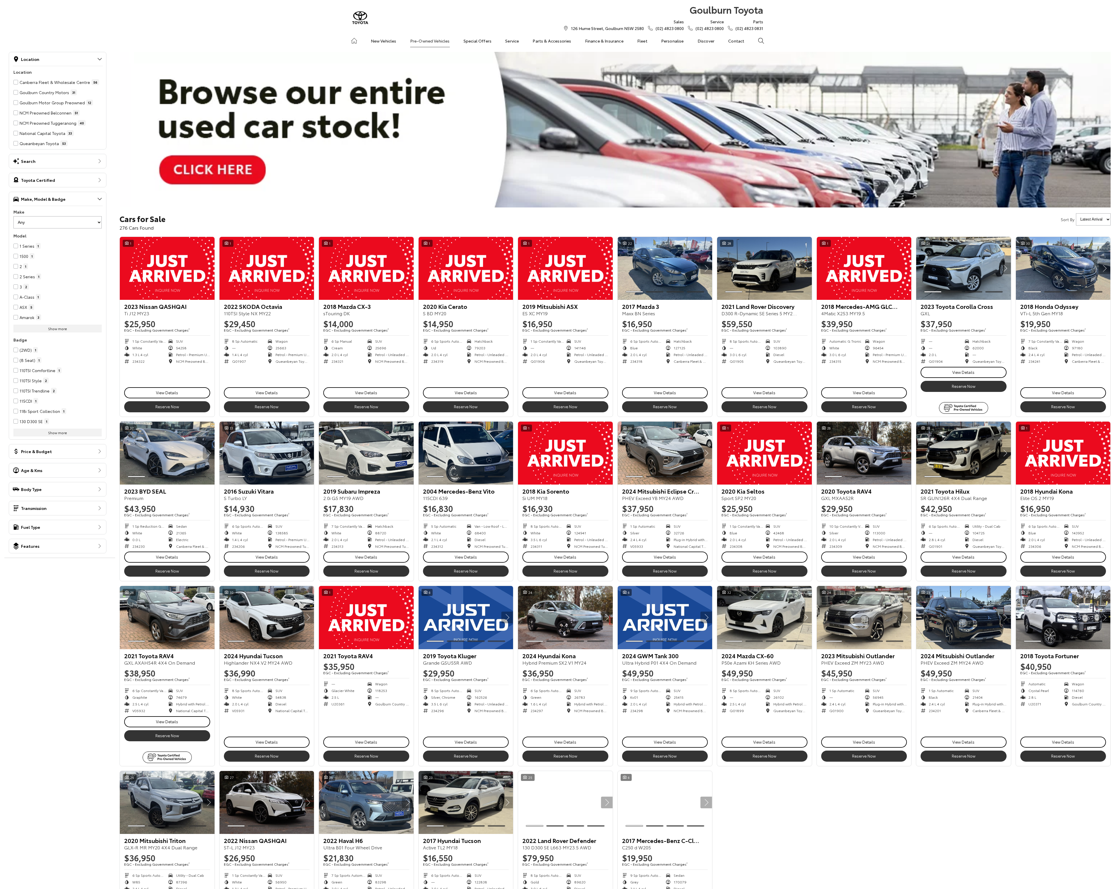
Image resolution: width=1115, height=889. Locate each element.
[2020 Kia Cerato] (466, 268)
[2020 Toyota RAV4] (864, 453)
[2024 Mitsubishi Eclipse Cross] (665, 453)
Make (18, 212)
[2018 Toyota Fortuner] (1063, 617)
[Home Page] (360, 17)
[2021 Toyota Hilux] (963, 453)
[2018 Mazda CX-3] (366, 268)
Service (512, 41)
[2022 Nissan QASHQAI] (267, 802)
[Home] (354, 40)
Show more (57, 328)
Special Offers (477, 41)
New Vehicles (383, 41)
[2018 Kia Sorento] (565, 453)
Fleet (642, 41)
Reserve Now (167, 406)
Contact (736, 41)
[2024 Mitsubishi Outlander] (963, 617)
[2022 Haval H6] (366, 802)
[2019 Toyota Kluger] (466, 617)
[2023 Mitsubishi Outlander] (864, 617)
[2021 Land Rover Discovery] (764, 268)
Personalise (672, 41)
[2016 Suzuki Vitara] (267, 453)
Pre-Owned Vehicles (430, 41)
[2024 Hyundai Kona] (565, 617)
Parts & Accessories (552, 41)
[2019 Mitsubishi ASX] (565, 268)
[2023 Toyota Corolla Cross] (963, 268)
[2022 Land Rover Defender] (565, 802)
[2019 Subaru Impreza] (366, 453)
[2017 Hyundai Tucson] (466, 802)
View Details (167, 392)
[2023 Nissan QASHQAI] (167, 268)
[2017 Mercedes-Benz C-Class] (665, 802)
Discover (706, 41)
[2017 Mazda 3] (665, 268)
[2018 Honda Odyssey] (1063, 268)
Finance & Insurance (604, 41)
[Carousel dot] (634, 292)
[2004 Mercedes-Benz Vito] (466, 453)
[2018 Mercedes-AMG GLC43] (864, 268)
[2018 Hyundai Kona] (1063, 453)
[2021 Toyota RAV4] (167, 617)
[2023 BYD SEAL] (167, 453)
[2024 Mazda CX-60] (764, 617)
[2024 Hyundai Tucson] (267, 617)
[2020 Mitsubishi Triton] (167, 802)
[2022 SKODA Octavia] (267, 268)
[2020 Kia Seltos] (764, 453)
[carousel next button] (706, 268)
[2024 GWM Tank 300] (665, 617)
